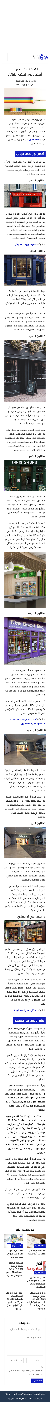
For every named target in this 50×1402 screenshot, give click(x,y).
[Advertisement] (25, 26)
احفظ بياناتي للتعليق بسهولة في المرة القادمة (26, 1372)
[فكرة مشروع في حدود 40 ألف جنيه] (36, 1241)
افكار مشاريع (40, 1245)
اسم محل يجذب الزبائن (26, 244)
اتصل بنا (11, 1398)
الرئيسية (38, 1398)
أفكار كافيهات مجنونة (25, 1010)
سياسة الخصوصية (25, 1398)
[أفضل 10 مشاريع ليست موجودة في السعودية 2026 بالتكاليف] (36, 1267)
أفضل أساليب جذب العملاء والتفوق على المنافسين (28, 721)
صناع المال (34, 139)
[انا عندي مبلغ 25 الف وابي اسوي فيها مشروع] (13, 1241)
